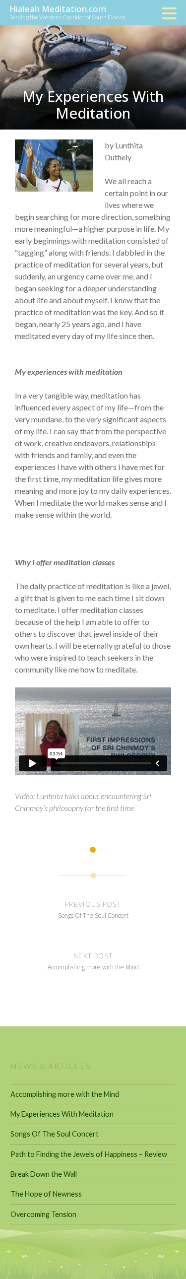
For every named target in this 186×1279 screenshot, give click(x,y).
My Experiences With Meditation (62, 1114)
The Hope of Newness (46, 1194)
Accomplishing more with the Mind (64, 1094)
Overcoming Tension (43, 1214)
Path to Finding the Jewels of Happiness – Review (88, 1154)
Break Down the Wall (43, 1174)
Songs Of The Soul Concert (54, 1134)
